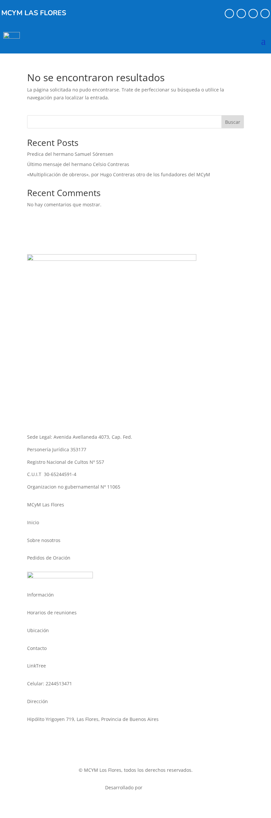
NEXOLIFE (155, 787)
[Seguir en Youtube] (265, 13)
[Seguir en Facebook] (229, 13)
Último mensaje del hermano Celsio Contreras (78, 164)
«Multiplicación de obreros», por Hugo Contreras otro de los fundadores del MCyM (118, 174)
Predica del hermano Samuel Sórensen (70, 154)
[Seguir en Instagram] (241, 13)
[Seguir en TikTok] (253, 13)
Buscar (232, 122)
